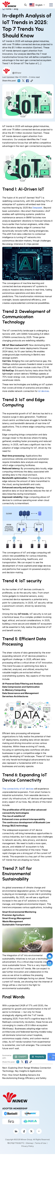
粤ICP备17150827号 (15, 1143)
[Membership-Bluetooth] (11, 1113)
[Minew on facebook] (23, 1131)
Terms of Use (40, 1143)
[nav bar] (50, 5)
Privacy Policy (27, 1146)
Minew (18, 72)
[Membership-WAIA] (30, 1121)
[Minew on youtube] (38, 1131)
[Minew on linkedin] (16, 1131)
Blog (16, 9)
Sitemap (29, 1143)
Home (8, 9)
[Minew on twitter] (31, 1131)
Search (25, 5)
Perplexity (39, 1057)
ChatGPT (22, 1057)
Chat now (50, 956)
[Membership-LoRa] (30, 1113)
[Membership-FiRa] (11, 1121)
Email (50, 963)
